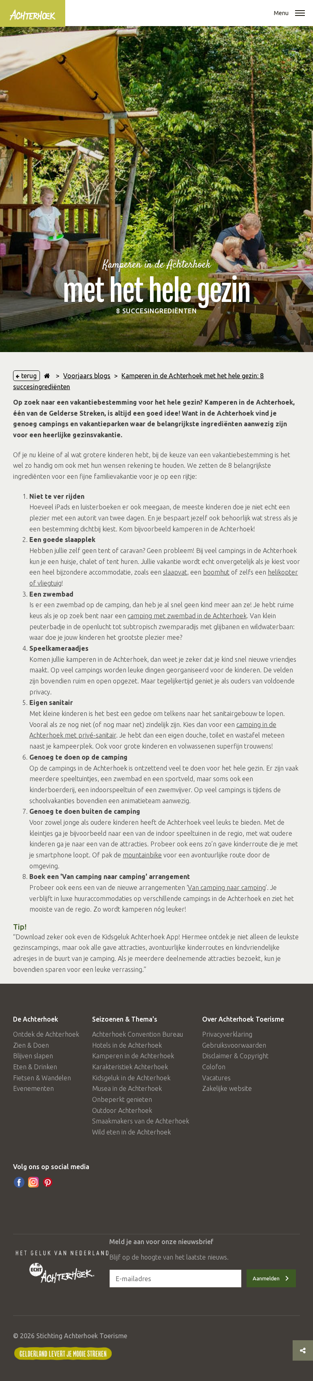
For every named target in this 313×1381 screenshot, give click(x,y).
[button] (300, 14)
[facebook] (19, 1182)
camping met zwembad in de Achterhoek (187, 615)
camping (253, 887)
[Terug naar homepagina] (47, 375)
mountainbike (142, 855)
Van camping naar (214, 887)
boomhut (216, 572)
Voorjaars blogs (86, 375)
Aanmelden (266, 1278)
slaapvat (175, 572)
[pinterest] (48, 1182)
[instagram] (33, 1182)
